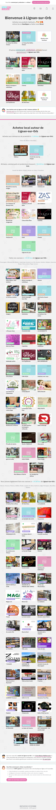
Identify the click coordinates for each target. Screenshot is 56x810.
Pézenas (12, 485)
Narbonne (37, 485)
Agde (41, 485)
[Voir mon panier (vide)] (47, 8)
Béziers (25, 170)
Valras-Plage (29, 264)
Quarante (53, 262)
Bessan (2, 485)
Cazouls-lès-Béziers (17, 170)
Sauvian (38, 262)
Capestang (22, 262)
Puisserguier (3, 262)
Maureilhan (33, 140)
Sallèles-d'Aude (19, 485)
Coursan (35, 264)
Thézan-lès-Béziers (25, 140)
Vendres (43, 262)
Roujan (20, 264)
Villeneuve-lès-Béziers (13, 262)
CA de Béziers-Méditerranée (43, 755)
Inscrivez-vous (10, 111)
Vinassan (7, 485)
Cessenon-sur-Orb (30, 262)
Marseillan (52, 485)
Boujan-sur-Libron (32, 170)
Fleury (24, 264)
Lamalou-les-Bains (29, 485)
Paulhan (28, 487)
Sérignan (48, 262)
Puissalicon (41, 170)
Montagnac (46, 485)
